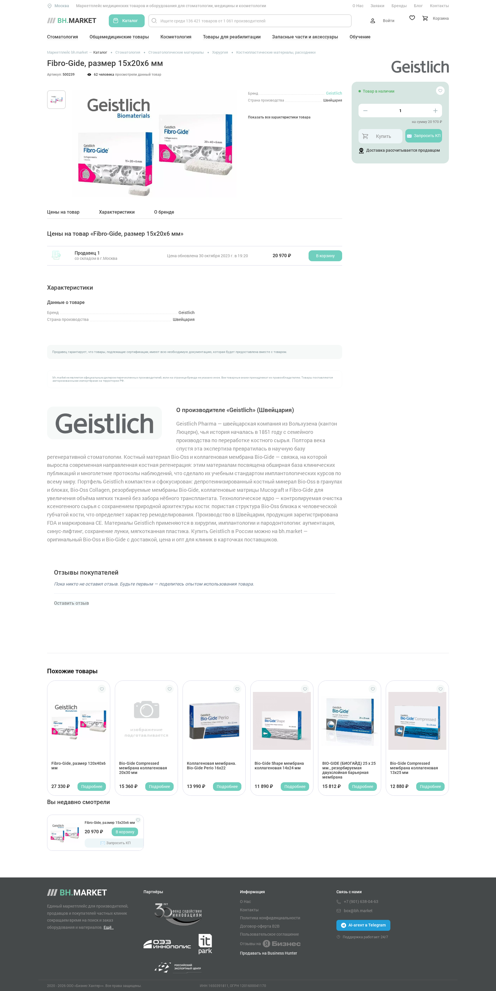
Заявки (377, 5)
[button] (81, 137)
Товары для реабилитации (232, 37)
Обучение (360, 37)
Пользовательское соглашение (269, 934)
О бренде (164, 212)
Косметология (175, 37)
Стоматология (62, 37)
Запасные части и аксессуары (305, 37)
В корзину (125, 831)
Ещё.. (109, 927)
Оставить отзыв (71, 603)
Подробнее (91, 786)
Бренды (399, 5)
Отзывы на (250, 943)
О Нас (357, 5)
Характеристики (117, 212)
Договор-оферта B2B (260, 926)
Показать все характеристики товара (279, 117)
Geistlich (334, 93)
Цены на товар (63, 212)
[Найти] (154, 20)
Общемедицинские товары (119, 37)
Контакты (439, 5)
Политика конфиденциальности (270, 918)
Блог (418, 5)
